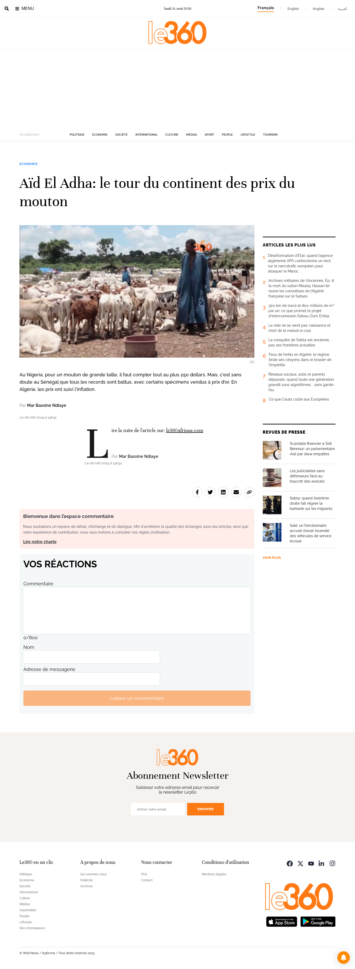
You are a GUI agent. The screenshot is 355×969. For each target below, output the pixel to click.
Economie (100, 134)
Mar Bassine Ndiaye (46, 405)
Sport (209, 134)
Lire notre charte (40, 541)
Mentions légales (214, 874)
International (146, 134)
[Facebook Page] (290, 863)
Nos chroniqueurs (32, 928)
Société (121, 134)
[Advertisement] (177, 89)
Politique (77, 134)
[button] (343, 957)
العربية (342, 9)
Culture (171, 134)
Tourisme (270, 134)
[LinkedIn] (322, 863)
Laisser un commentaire (137, 698)
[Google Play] (318, 921)
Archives (86, 886)
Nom (28, 647)
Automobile (27, 910)
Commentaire (38, 583)
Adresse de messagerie (49, 669)
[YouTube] (311, 863)
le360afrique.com (184, 430)
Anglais (318, 9)
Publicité (86, 880)
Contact (147, 880)
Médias (191, 134)
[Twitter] (300, 863)
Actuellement (29, 134)
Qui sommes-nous (93, 874)
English (293, 9)
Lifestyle (248, 134)
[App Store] (281, 921)
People (227, 134)
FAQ (144, 874)
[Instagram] (332, 862)
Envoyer (206, 809)
